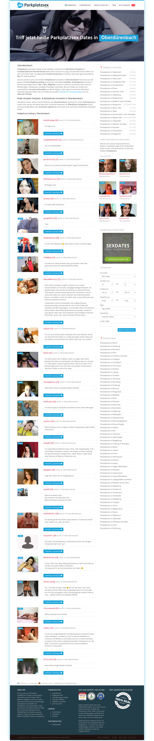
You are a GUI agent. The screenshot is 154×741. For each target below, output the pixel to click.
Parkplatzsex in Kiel (107, 431)
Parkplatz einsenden (59, 702)
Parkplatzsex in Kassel (109, 463)
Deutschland (56, 712)
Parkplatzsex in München (110, 349)
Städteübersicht (85, 5)
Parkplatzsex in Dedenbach (118, 72)
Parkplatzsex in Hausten (118, 127)
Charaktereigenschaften (60, 697)
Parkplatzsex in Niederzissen (118, 98)
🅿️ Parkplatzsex (70, 5)
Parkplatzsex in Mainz (108, 447)
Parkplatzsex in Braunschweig (112, 424)
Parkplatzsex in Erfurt (108, 453)
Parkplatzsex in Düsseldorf (110, 362)
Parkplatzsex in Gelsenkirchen (112, 418)
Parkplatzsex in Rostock (109, 460)
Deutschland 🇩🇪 (35, 683)
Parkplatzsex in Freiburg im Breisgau (114, 444)
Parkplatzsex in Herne (108, 505)
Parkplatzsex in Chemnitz (110, 434)
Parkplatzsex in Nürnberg (110, 382)
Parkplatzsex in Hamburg (110, 346)
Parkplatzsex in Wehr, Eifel (118, 108)
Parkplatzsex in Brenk (118, 88)
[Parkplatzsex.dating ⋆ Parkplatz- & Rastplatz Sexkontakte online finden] (33, 5)
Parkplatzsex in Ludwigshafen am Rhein (115, 479)
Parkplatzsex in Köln (108, 353)
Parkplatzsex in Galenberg (118, 95)
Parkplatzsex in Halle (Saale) (111, 437)
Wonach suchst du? (101, 5)
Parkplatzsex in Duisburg (110, 385)
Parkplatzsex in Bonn (108, 398)
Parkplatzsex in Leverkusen (111, 492)
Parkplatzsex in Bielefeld (109, 395)
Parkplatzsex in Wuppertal (110, 392)
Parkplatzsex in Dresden (109, 375)
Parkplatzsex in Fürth (108, 525)
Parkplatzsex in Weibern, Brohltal (118, 124)
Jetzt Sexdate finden (127, 330)
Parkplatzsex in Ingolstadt (110, 518)
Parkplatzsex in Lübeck (109, 450)
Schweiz (55, 716)
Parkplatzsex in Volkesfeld (118, 121)
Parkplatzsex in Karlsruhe (110, 405)
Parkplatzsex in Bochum (109, 388)
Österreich (55, 714)
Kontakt (114, 737)
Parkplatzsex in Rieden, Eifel (114, 117)
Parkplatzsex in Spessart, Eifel (118, 91)
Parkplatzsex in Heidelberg (110, 499)
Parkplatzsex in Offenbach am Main (114, 522)
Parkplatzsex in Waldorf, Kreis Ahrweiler (118, 101)
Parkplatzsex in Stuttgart (110, 359)
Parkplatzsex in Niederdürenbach (118, 75)
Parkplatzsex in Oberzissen (118, 78)
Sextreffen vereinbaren (53, 133)
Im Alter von (105, 281)
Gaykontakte (56, 724)
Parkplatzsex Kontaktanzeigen (70, 92)
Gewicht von (105, 297)
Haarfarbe (104, 313)
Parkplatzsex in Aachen (109, 427)
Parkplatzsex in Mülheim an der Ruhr (114, 483)
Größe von (104, 289)
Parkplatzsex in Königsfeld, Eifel (118, 82)
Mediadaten (106, 737)
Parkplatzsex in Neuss (109, 512)
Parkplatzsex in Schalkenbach (118, 85)
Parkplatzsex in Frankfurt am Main (113, 356)
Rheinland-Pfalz (47, 683)
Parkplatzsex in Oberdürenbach (65, 683)
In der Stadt (104, 321)
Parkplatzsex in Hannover (110, 379)
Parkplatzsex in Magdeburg (111, 440)
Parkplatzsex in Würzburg (110, 528)
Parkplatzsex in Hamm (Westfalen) (113, 476)
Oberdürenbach (73, 120)
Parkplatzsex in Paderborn (110, 515)
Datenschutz (122, 737)
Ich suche (103, 273)
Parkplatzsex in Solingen (109, 502)
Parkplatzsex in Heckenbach (118, 130)
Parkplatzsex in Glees (118, 111)
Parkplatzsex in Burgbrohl (118, 134)
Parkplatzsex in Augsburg (110, 411)
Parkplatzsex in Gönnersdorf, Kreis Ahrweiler (118, 114)
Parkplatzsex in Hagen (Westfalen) (113, 466)
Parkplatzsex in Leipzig (109, 372)
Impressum (132, 737)
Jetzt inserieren (57, 704)
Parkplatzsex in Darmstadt (110, 496)
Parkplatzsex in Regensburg (111, 509)
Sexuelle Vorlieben (58, 700)
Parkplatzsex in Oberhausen (111, 457)
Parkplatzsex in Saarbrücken (111, 473)
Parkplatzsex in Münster (109, 401)
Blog (114, 5)
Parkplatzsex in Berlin (108, 343)
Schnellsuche (56, 693)
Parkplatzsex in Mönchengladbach (113, 421)
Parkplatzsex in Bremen (109, 369)
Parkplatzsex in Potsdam (109, 470)
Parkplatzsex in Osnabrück (110, 489)
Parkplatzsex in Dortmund (110, 366)
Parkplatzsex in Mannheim (110, 408)
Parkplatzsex (23, 683)
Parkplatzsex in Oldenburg (110, 486)
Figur (102, 305)
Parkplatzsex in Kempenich (114, 104)
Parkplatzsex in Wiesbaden (110, 414)
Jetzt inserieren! (126, 5)
